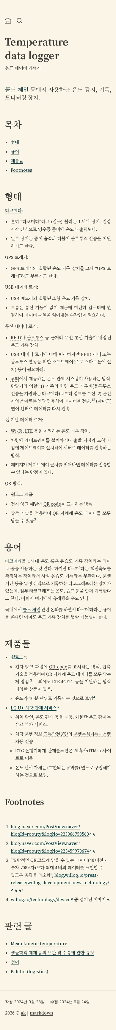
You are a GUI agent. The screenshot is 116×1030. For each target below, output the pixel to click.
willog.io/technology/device (40, 899)
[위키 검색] (19, 20)
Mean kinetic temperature (39, 943)
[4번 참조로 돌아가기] (108, 899)
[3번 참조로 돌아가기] (15, 890)
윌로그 (17, 657)
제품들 (17, 161)
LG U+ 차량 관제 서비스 (34, 708)
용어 (15, 152)
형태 (15, 142)
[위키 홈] (8, 20)
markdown (41, 1013)
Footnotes (21, 170)
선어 (15, 962)
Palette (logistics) (29, 971)
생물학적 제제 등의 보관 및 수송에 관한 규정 (52, 953)
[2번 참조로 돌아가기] (94, 851)
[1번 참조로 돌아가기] (94, 834)
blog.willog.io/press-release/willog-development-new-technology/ (60, 879)
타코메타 (13, 210)
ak (23, 1013)
